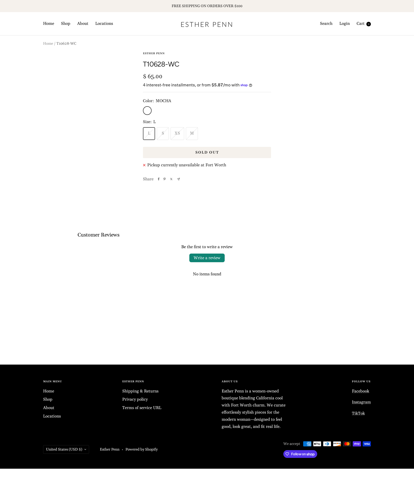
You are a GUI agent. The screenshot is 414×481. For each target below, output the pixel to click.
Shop (65, 23)
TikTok (358, 413)
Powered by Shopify (141, 449)
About (82, 23)
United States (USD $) (64, 449)
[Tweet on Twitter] (171, 179)
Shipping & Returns (140, 391)
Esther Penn (154, 53)
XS (177, 133)
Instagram (361, 402)
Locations (104, 23)
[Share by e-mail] (178, 179)
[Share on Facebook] (159, 179)
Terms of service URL (141, 407)
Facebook (360, 391)
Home (48, 23)
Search (326, 23)
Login (344, 23)
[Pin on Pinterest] (164, 179)
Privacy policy (135, 399)
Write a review (207, 257)
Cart (363, 23)
